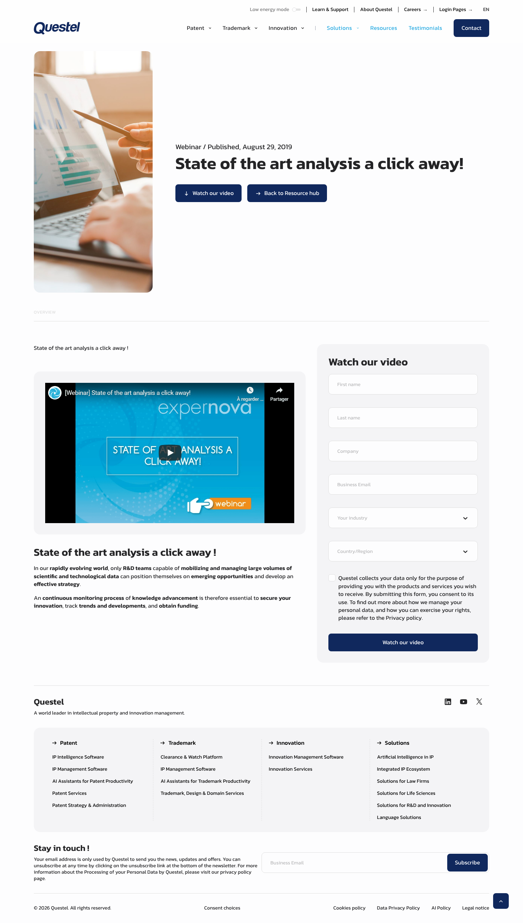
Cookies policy (349, 908)
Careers (416, 9)
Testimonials (425, 28)
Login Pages (456, 9)
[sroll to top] (501, 901)
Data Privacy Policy (398, 908)
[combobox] (396, 518)
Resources (383, 28)
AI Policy (441, 908)
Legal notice (475, 908)
